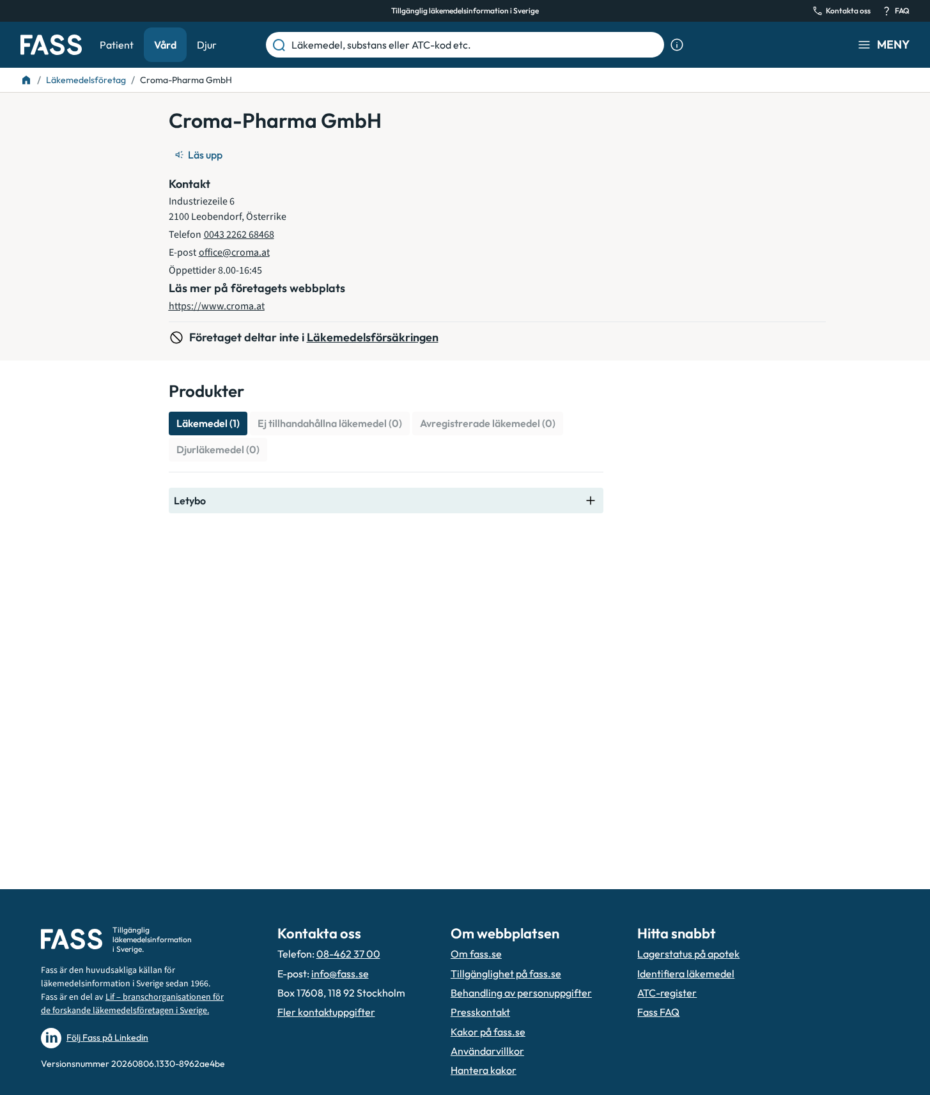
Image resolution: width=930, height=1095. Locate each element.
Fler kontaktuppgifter (326, 1012)
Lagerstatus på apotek (688, 953)
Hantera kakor (483, 1070)
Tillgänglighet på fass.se (506, 973)
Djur (207, 44)
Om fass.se (476, 953)
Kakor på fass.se (488, 1031)
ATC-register (667, 992)
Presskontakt (480, 1012)
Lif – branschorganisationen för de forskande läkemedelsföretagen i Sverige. (132, 1004)
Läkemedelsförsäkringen (372, 337)
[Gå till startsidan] (51, 44)
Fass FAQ (658, 1012)
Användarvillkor (487, 1051)
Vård (165, 44)
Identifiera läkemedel (685, 973)
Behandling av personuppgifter (521, 992)
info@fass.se (340, 973)
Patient (117, 44)
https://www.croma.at (217, 306)
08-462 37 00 (348, 953)
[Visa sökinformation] (677, 45)
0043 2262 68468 (239, 235)
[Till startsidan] (26, 80)
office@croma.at (234, 252)
